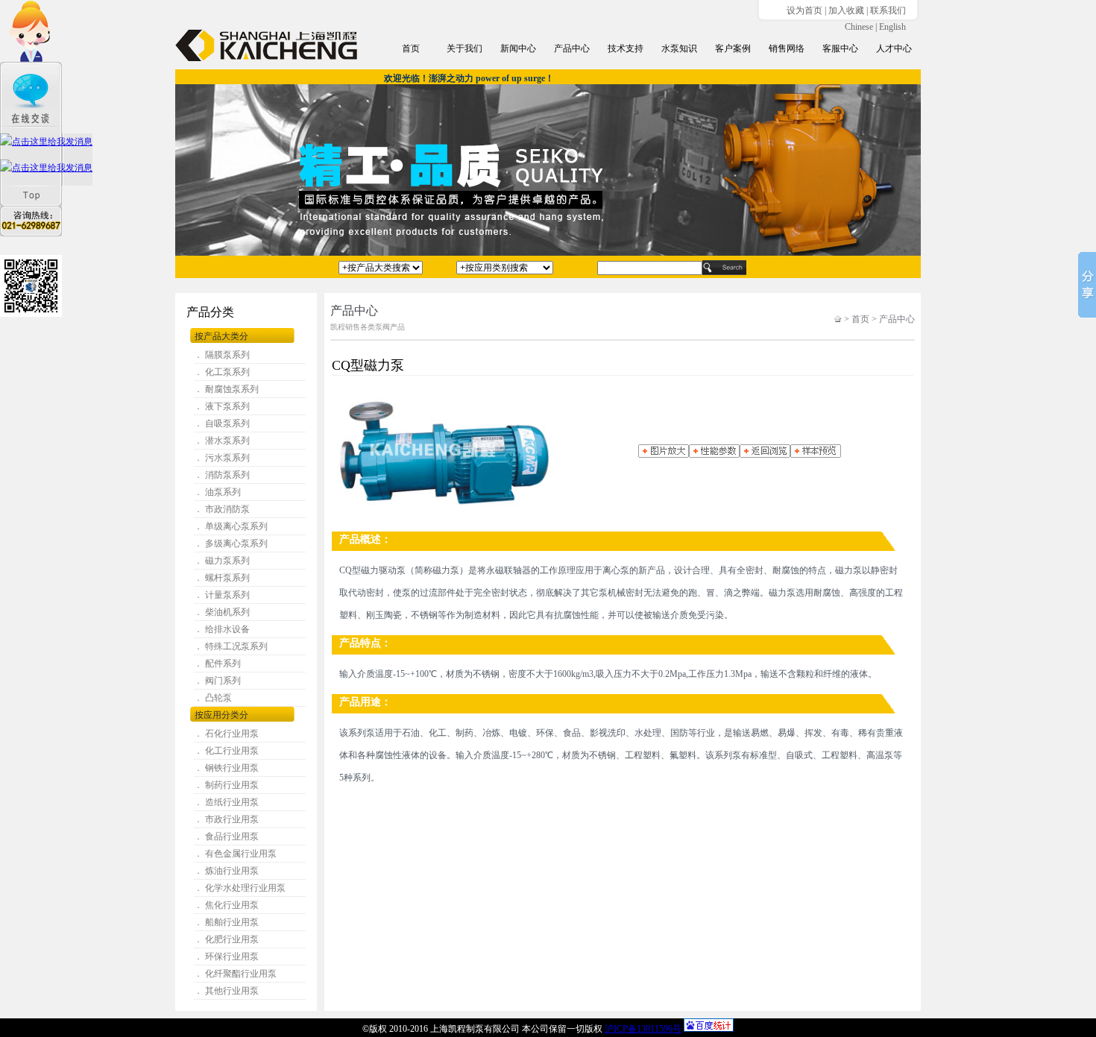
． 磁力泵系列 (222, 560)
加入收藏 (846, 10)
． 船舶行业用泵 (226, 922)
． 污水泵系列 (222, 458)
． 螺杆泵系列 (222, 578)
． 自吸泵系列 (222, 423)
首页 (411, 48)
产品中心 (572, 48)
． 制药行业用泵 (226, 785)
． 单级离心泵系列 (231, 526)
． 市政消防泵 (222, 509)
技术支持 (625, 48)
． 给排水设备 (222, 629)
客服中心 (840, 48)
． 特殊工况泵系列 (231, 646)
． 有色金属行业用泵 (235, 853)
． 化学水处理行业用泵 (240, 888)
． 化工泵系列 (222, 372)
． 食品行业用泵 (226, 836)
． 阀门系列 (217, 680)
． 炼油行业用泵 (226, 871)
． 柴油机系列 (222, 612)
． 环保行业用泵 (226, 956)
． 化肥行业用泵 (226, 939)
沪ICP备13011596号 (643, 1029)
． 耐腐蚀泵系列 (226, 389)
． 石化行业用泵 (226, 733)
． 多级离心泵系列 (231, 543)
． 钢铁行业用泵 (226, 768)
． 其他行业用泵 (226, 991)
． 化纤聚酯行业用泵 (235, 973)
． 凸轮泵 (213, 698)
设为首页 (804, 10)
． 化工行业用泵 (226, 751)
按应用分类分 (221, 715)
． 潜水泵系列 (222, 440)
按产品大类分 (221, 336)
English (892, 27)
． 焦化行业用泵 (226, 905)
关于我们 (464, 48)
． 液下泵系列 (222, 406)
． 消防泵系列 (222, 475)
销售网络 (786, 48)
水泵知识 (679, 48)
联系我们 (888, 10)
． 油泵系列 (217, 492)
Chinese (859, 27)
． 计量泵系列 (222, 595)
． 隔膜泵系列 (222, 355)
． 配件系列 (217, 663)
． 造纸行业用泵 (226, 802)
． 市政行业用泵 (226, 819)
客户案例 (733, 48)
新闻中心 (518, 48)
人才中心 (894, 48)
